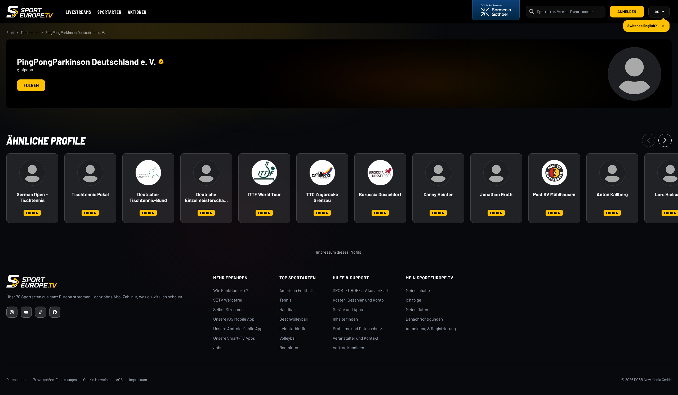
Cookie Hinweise (96, 379)
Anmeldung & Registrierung (431, 328)
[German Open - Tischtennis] (32, 172)
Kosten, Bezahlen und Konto (358, 300)
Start (10, 32)
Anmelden (626, 11)
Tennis (285, 300)
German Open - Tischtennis (32, 197)
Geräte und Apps (348, 309)
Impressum (138, 379)
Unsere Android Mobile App (237, 328)
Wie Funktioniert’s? (230, 290)
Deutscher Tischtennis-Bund (148, 197)
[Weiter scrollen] (665, 140)
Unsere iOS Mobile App (233, 319)
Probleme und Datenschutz (357, 328)
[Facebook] (54, 312)
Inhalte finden (345, 319)
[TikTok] (40, 312)
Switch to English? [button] (642, 25)
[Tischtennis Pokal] (90, 172)
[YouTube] (26, 312)
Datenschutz (16, 379)
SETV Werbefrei (227, 300)
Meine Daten (417, 309)
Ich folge (413, 300)
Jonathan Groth (496, 194)
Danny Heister (438, 194)
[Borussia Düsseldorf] (380, 172)
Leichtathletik (292, 328)
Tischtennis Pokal (90, 194)
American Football (296, 290)
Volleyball (288, 338)
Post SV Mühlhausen (554, 194)
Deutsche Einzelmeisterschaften (206, 197)
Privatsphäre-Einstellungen (55, 379)
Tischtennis (30, 32)
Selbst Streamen (228, 309)
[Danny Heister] (438, 172)
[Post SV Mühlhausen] (554, 172)
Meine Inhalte (418, 290)
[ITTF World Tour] (264, 172)
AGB (119, 379)
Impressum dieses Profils (338, 252)
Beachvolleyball (293, 319)
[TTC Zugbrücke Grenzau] (322, 172)
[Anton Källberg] (612, 172)
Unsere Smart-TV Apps (234, 338)
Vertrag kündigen (348, 347)
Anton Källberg (612, 194)
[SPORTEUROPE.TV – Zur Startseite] (29, 11)
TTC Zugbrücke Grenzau (322, 197)
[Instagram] (11, 312)
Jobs (217, 347)
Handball (287, 309)
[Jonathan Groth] (496, 172)
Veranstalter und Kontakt (355, 338)
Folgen (31, 85)
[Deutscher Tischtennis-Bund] (148, 172)
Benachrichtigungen (424, 319)
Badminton (289, 347)
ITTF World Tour (264, 194)
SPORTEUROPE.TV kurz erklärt (361, 290)
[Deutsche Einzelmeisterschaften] (206, 172)
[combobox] (569, 11)
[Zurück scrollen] (648, 140)
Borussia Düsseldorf (380, 194)
